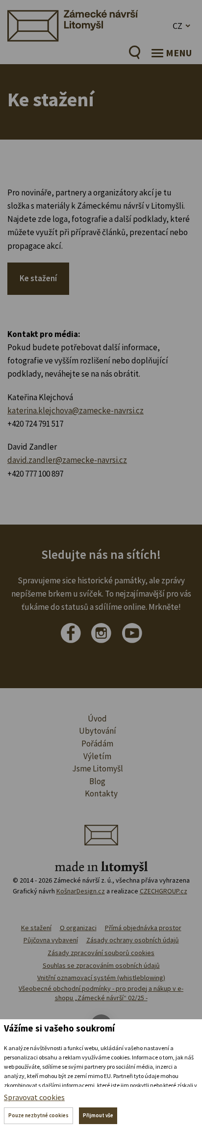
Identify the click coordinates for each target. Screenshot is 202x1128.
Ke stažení (38, 278)
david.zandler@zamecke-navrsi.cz (67, 460)
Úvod (97, 718)
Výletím (97, 756)
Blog (97, 781)
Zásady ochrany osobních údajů (132, 940)
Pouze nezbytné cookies (38, 1115)
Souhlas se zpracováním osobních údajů (101, 965)
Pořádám (97, 743)
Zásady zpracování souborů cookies (101, 952)
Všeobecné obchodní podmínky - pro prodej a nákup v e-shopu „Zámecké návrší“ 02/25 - (101, 993)
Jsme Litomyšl (97, 768)
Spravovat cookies (34, 1097)
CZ (177, 25)
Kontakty (101, 793)
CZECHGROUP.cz (163, 891)
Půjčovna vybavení (51, 940)
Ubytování (97, 730)
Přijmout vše (98, 1115)
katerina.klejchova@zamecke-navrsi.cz (75, 410)
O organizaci (78, 927)
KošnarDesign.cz (80, 891)
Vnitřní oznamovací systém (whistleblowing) (101, 977)
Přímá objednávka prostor (143, 927)
